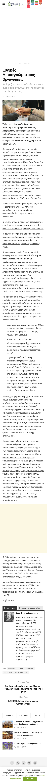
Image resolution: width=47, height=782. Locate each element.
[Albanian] (28, 1)
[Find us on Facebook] (12, 763)
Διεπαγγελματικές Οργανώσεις (21, 668)
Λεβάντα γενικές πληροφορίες (27, 743)
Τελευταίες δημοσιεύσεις (31, 608)
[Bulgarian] (36, 1)
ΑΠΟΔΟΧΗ (29, 779)
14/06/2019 (10, 96)
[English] (28, 4)
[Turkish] (28, 6)
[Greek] (32, 4)
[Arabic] (32, 1)
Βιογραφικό (10, 608)
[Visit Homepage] (16, 4)
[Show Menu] (4, 4)
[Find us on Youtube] (29, 763)
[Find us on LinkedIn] (24, 763)
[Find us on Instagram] (35, 763)
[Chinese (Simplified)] (40, 1)
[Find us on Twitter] (18, 763)
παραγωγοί (8, 672)
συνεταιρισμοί (21, 672)
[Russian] (36, 4)
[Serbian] (40, 4)
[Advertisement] (23, 33)
